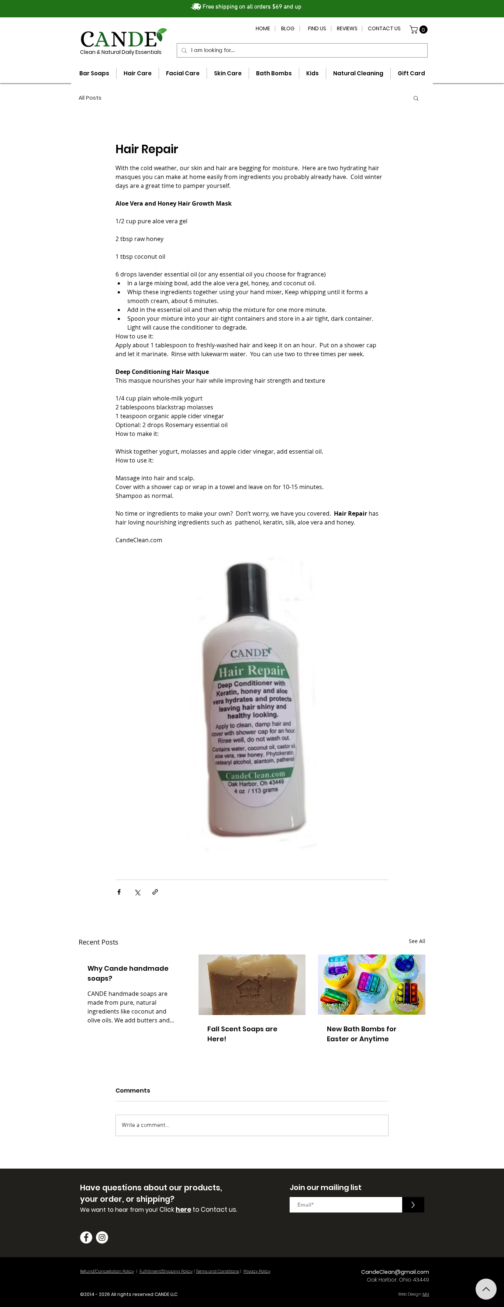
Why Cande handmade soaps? (128, 973)
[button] (419, 29)
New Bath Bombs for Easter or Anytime (362, 1033)
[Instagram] (102, 1237)
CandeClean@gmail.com (395, 1272)
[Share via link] (155, 891)
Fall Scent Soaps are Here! (242, 1033)
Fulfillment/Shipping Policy (166, 1271)
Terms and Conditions (217, 1271)
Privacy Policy (257, 1271)
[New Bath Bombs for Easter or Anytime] (371, 985)
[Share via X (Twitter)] (137, 891)
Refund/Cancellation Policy (107, 1271)
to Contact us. (214, 1209)
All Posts (90, 97)
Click (167, 1209)
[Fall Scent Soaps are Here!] (252, 985)
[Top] (486, 1289)
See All (417, 941)
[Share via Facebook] (118, 891)
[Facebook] (86, 1237)
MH (425, 1294)
